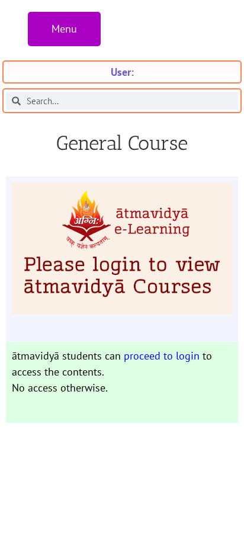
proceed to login (162, 356)
